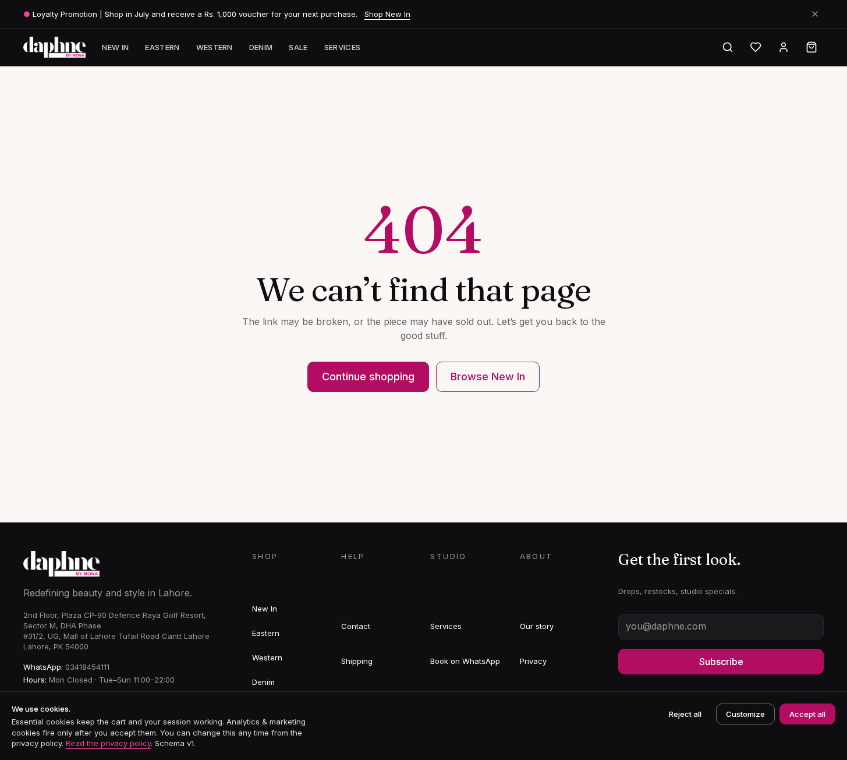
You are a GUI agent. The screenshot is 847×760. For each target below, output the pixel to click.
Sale (298, 47)
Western (214, 47)
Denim (261, 47)
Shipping (357, 661)
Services (342, 47)
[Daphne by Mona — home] (54, 47)
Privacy (533, 661)
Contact (355, 626)
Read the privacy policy (108, 743)
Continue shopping (368, 376)
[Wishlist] (755, 47)
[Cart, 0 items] (811, 47)
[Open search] (727, 47)
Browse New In (488, 376)
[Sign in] (783, 47)
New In (115, 47)
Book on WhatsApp (465, 661)
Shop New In (387, 14)
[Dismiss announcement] (815, 14)
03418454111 (87, 666)
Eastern (162, 47)
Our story (537, 626)
